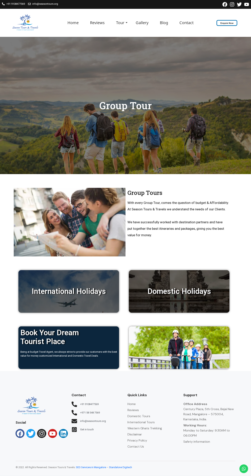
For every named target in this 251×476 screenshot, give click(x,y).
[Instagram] (41, 433)
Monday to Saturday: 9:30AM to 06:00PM (206, 430)
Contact (186, 22)
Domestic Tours (138, 416)
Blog (164, 22)
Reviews (97, 22)
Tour (120, 22)
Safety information (196, 442)
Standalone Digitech (120, 467)
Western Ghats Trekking (144, 428)
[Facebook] (20, 433)
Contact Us (135, 446)
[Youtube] (52, 433)
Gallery (142, 22)
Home (73, 22)
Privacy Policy (137, 440)
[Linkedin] (63, 433)
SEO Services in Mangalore (91, 467)
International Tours (141, 422)
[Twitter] (30, 433)
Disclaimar (134, 434)
